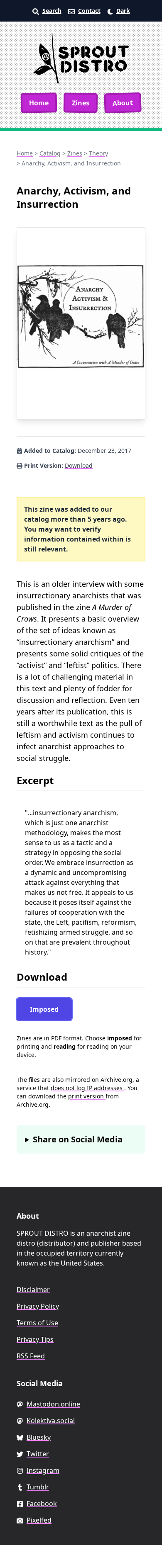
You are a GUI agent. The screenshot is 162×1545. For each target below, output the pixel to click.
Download (79, 465)
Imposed (44, 1009)
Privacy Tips (35, 1339)
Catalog (50, 153)
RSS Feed (31, 1355)
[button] (118, 11)
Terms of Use (37, 1322)
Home (39, 102)
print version (87, 1096)
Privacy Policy (38, 1306)
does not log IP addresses (87, 1088)
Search (51, 11)
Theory (98, 153)
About (123, 103)
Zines (80, 102)
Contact (89, 11)
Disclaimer (33, 1289)
